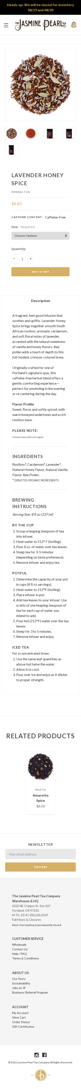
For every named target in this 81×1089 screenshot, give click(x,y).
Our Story (18, 979)
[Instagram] (36, 1055)
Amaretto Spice (41, 797)
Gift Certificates (23, 1026)
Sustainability (21, 983)
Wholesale (19, 944)
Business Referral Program (30, 992)
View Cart (19, 1017)
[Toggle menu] (6, 25)
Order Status (21, 1022)
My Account (20, 1013)
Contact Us (20, 949)
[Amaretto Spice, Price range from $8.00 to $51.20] (40, 767)
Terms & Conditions (25, 958)
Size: (23, 227)
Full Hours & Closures (26, 919)
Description (40, 301)
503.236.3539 (38, 915)
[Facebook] (44, 1055)
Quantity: (18, 249)
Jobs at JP (19, 988)
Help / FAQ (19, 954)
